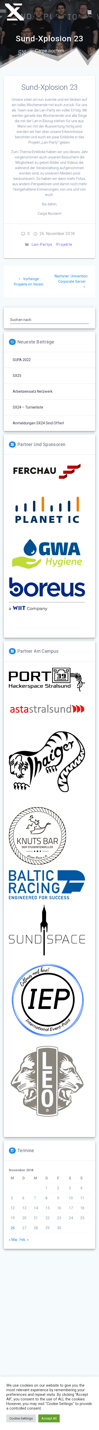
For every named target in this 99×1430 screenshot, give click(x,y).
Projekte (64, 244)
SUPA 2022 (22, 360)
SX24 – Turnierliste (28, 407)
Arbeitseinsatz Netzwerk (33, 391)
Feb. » (24, 1240)
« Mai (13, 1240)
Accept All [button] (49, 1418)
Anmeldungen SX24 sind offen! (38, 423)
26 (13, 1228)
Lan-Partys (42, 244)
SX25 (17, 376)
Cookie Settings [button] (21, 1418)
